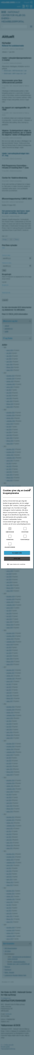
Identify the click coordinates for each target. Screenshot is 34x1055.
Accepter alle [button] (17, 553)
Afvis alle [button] (17, 558)
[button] (17, 564)
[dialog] (17, 527)
